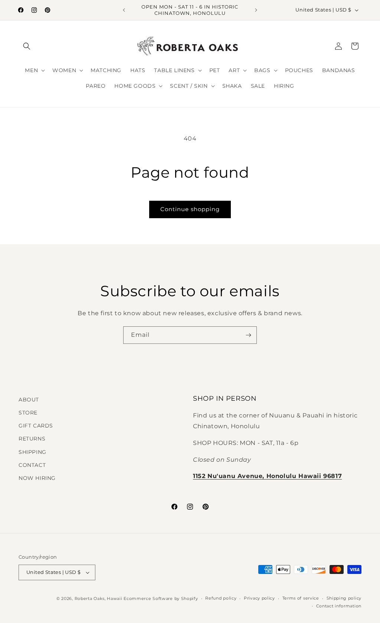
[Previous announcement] (124, 10)
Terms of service (300, 598)
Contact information (338, 606)
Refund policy (220, 598)
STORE (28, 412)
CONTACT (32, 465)
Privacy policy (259, 598)
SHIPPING (32, 452)
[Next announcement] (256, 10)
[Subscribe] (248, 335)
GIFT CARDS (36, 425)
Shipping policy (344, 598)
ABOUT (29, 399)
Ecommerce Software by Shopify (161, 598)
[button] (27, 46)
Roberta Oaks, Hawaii (98, 598)
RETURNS (32, 438)
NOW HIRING (37, 478)
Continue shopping (190, 209)
